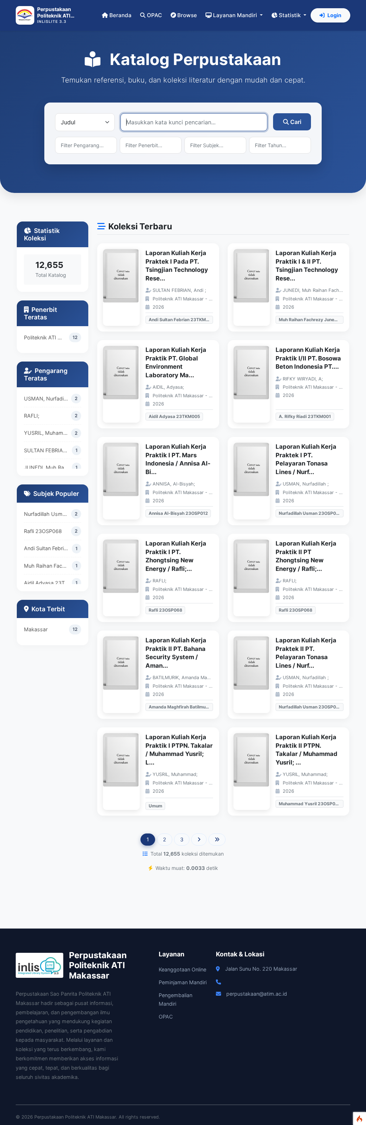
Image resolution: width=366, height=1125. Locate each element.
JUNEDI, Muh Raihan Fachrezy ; (48, 467)
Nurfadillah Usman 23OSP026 (47, 514)
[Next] (199, 839)
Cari (295, 121)
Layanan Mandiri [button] (235, 15)
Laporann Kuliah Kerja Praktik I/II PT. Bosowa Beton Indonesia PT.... (308, 358)
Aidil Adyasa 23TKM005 (48, 583)
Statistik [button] (290, 15)
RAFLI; (31, 416)
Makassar (36, 629)
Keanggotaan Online (182, 969)
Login (334, 15)
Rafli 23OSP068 (43, 531)
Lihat (125, 287)
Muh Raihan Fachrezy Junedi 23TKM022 (48, 566)
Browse (187, 15)
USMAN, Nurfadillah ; (47, 398)
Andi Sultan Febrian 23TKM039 (48, 548)
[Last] (217, 839)
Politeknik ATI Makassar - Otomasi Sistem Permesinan (46, 337)
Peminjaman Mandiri (183, 982)
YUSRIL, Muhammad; (47, 433)
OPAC (154, 15)
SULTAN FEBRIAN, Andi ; (48, 450)
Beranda (120, 15)
